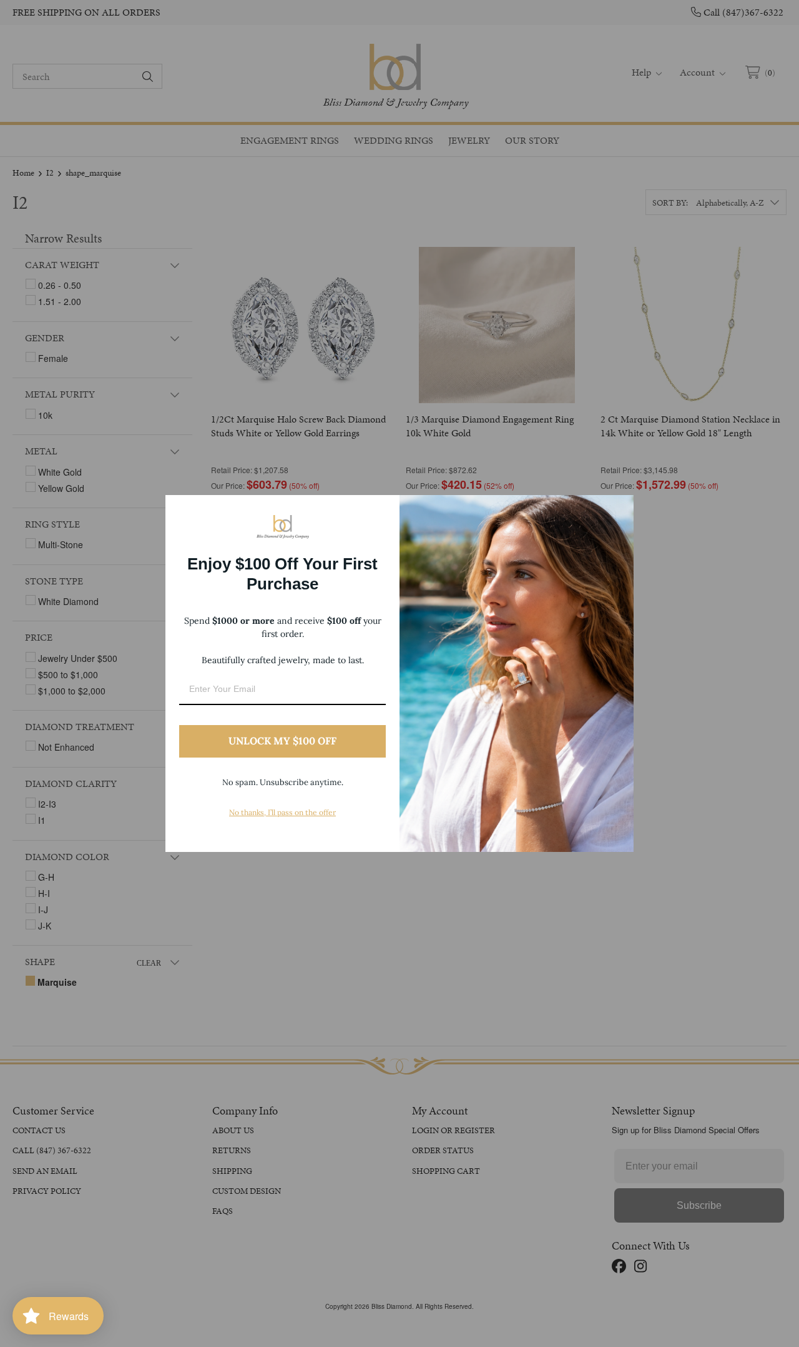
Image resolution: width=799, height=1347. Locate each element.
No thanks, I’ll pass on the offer (282, 812)
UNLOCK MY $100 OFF (282, 740)
